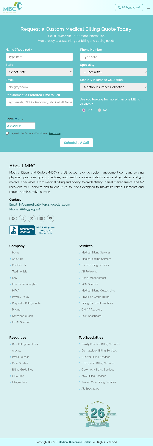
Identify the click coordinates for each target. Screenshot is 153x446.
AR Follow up (90, 271)
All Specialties (90, 388)
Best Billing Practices (25, 344)
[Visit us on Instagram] (22, 218)
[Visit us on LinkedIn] (41, 218)
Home (15, 252)
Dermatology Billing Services (99, 350)
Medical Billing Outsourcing (98, 290)
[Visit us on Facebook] (13, 218)
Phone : (24, 209)
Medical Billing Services (96, 252)
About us (17, 259)
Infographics (19, 382)
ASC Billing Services (94, 376)
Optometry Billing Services (98, 369)
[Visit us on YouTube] (50, 218)
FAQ (14, 278)
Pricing (16, 309)
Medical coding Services (96, 259)
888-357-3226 (131, 7)
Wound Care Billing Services (99, 382)
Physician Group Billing (96, 297)
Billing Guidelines (22, 369)
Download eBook (22, 316)
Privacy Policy (20, 297)
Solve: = (15, 119)
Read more (54, 133)
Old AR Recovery (92, 309)
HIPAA (15, 290)
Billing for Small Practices (97, 303)
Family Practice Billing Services (101, 344)
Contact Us (19, 265)
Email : (39, 204)
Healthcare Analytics (25, 284)
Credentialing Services (95, 265)
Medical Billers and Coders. (75, 442)
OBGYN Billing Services (96, 357)
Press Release (20, 357)
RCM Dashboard (92, 316)
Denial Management (94, 278)
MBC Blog (18, 376)
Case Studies (20, 363)
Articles (16, 350)
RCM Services (90, 284)
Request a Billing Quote (26, 303)
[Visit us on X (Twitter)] (31, 218)
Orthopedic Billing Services (98, 363)
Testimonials (19, 271)
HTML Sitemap (21, 322)
